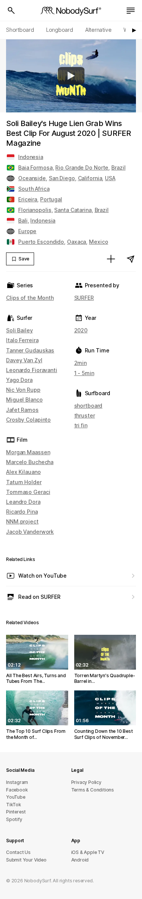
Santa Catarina (72, 210)
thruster (84, 415)
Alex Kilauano (23, 472)
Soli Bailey (19, 330)
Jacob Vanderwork (30, 531)
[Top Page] (71, 10)
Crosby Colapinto (28, 419)
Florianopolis (34, 210)
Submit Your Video (26, 860)
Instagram (17, 782)
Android (80, 860)
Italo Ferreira (22, 340)
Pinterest (16, 812)
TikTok (13, 804)
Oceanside (32, 178)
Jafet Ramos (22, 410)
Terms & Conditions (92, 790)
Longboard (59, 29)
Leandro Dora (23, 502)
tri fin (80, 425)
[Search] (11, 10)
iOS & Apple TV (87, 852)
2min (80, 363)
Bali (23, 220)
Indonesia (30, 157)
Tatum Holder (24, 482)
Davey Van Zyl (24, 360)
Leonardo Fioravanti (31, 370)
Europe (27, 231)
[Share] (130, 259)
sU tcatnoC (18, 852)
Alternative (98, 29)
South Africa (34, 188)
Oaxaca (76, 241)
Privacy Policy (86, 782)
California (90, 178)
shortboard (88, 405)
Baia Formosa (35, 167)
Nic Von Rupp (23, 389)
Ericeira (27, 199)
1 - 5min (84, 373)
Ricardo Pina (22, 511)
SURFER (84, 297)
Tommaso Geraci (28, 492)
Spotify (14, 819)
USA (110, 178)
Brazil (118, 167)
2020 (81, 330)
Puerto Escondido (41, 241)
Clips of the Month (30, 297)
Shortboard (20, 29)
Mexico (98, 241)
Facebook (17, 790)
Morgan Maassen (28, 452)
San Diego (62, 178)
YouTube (15, 797)
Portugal (51, 199)
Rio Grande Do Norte (81, 167)
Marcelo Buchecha (29, 462)
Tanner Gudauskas (30, 350)
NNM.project (22, 521)
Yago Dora (19, 380)
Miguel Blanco (24, 399)
